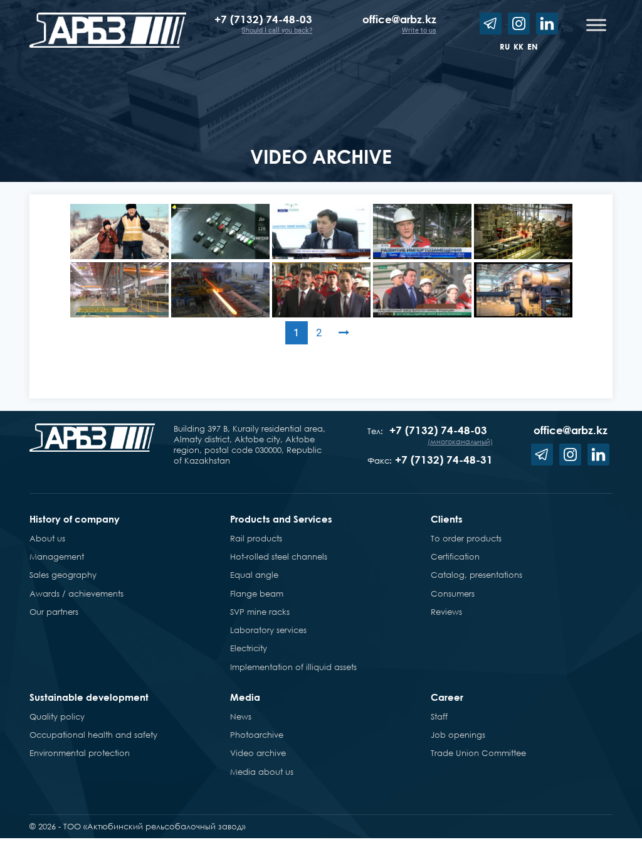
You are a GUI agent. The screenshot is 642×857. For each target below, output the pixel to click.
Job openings (458, 735)
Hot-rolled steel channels (278, 556)
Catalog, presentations (476, 575)
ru (505, 46)
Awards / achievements (76, 593)
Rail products (256, 538)
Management (56, 556)
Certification (455, 556)
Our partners (53, 612)
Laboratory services (268, 630)
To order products (466, 538)
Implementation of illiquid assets (293, 667)
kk (518, 46)
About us (47, 538)
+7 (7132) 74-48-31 (444, 459)
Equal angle (254, 575)
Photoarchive (256, 735)
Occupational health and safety (93, 735)
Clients (447, 518)
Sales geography (63, 575)
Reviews (446, 612)
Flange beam (256, 593)
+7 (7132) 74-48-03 (263, 19)
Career (447, 697)
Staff (439, 716)
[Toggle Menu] (596, 25)
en (532, 46)
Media (245, 697)
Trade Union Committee (478, 753)
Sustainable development (89, 697)
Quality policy (57, 716)
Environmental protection (79, 753)
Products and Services (281, 518)
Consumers (453, 593)
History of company (74, 518)
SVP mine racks (260, 612)
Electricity (248, 648)
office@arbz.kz (399, 19)
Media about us (261, 772)
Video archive (258, 753)
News (240, 716)
